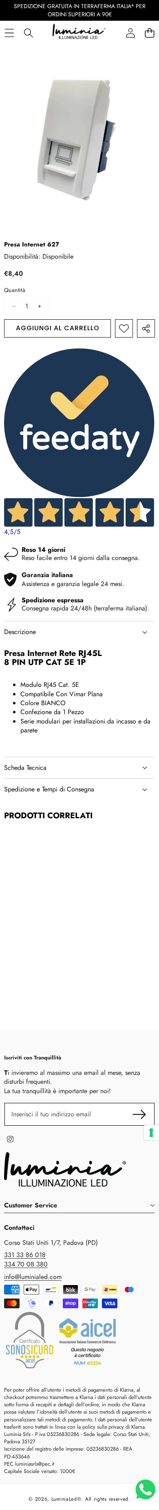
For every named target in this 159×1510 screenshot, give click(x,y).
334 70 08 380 (26, 1264)
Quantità (14, 290)
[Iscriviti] (139, 1114)
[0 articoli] (149, 33)
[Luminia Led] (79, 32)
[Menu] (9, 33)
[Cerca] (28, 33)
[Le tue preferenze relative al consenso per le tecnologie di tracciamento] (151, 1132)
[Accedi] (130, 33)
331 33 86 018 (25, 1254)
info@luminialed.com (33, 1276)
